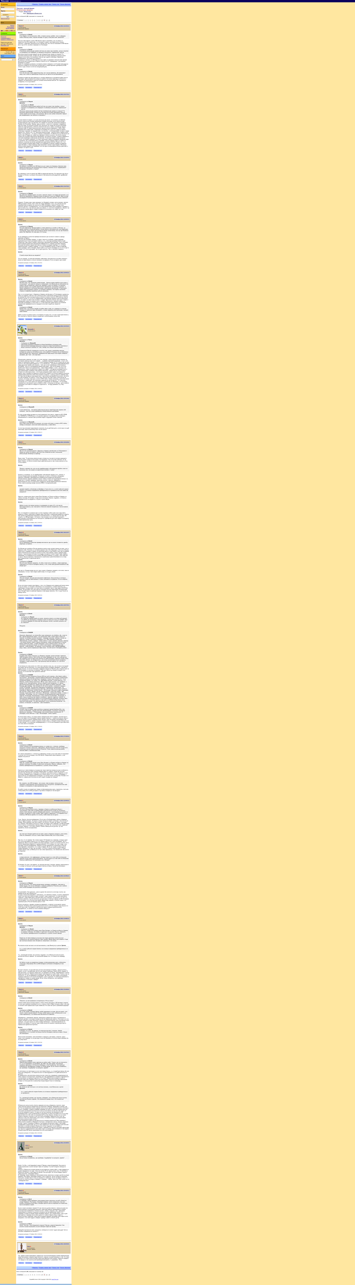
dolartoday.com (5, 45)
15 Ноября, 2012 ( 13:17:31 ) (61, 94)
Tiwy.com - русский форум (25, 8)
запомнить (6, 14)
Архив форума (10, 28)
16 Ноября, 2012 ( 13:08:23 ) (61, 918)
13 (49, 20)
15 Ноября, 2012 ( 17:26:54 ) (61, 736)
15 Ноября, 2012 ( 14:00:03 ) (61, 219)
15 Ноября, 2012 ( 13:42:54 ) (61, 157)
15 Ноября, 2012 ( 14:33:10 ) (61, 326)
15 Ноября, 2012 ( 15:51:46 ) (61, 398)
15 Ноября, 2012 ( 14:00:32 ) (61, 272)
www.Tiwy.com (55, 1279)
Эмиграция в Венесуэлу (34, 13)
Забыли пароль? (5, 18)
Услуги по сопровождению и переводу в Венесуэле (7, 38)
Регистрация (10, 27)
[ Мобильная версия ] (15, 1)
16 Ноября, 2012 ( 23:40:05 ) (61, 1142)
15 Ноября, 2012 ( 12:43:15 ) (61, 26)
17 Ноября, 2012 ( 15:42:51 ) (61, 1190)
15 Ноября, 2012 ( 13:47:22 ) (61, 186)
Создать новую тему (45, 4)
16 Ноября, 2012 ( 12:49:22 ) (61, 876)
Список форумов (65, 4)
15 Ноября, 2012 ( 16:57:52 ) (61, 605)
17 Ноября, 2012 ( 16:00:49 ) (61, 1244)
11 (44, 20)
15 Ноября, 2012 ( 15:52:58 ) (61, 442)
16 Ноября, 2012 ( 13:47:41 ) (61, 1052)
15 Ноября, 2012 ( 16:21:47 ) (61, 532)
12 (46, 20)
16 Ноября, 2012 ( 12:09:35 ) (61, 800)
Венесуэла (27, 11)
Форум (12, 25)
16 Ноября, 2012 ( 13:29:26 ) (61, 989)
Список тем (55, 4)
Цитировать (29, 87)
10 (42, 20)
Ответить (35, 4)
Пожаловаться (38, 87)
